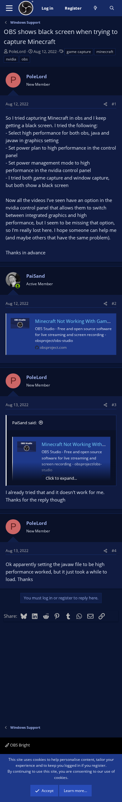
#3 (114, 404)
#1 (114, 104)
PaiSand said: (24, 422)
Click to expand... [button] (61, 478)
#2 (114, 303)
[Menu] (9, 8)
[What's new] (95, 8)
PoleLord (17, 51)
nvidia (11, 59)
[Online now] (18, 286)
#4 (114, 550)
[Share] (105, 104)
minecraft (104, 51)
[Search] (112, 8)
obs (25, 59)
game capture (79, 51)
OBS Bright (19, 745)
